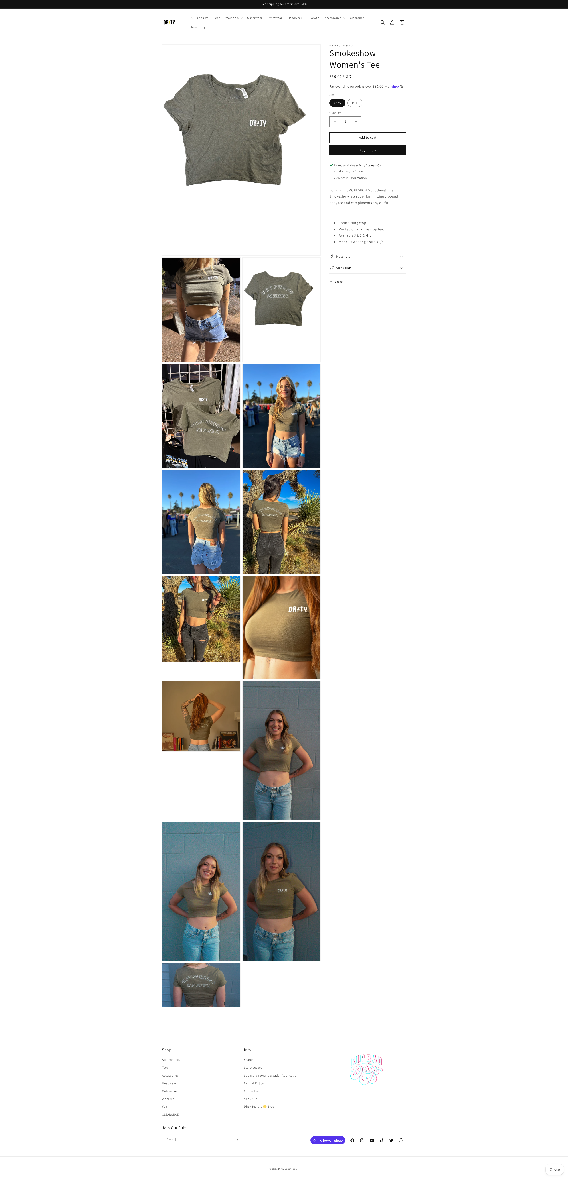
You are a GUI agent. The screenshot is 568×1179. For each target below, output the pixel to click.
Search (249, 1060)
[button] (234, 17)
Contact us (251, 1091)
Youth (166, 1107)
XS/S (337, 103)
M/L (355, 103)
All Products (171, 1060)
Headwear (169, 1083)
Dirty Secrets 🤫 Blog (259, 1107)
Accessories (170, 1075)
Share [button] (339, 282)
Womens (168, 1099)
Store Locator (254, 1068)
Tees (165, 1068)
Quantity (335, 113)
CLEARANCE (170, 1114)
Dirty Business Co (288, 1168)
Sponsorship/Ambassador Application (271, 1075)
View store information (350, 178)
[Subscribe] (237, 1140)
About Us (250, 1099)
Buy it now (367, 150)
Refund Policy (254, 1083)
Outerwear (169, 1091)
